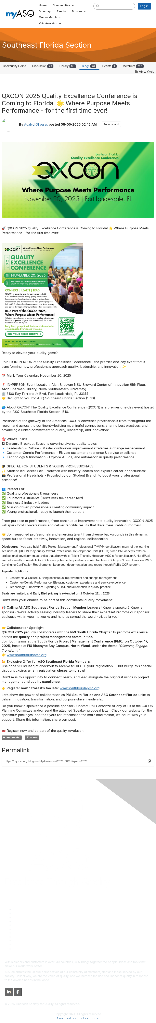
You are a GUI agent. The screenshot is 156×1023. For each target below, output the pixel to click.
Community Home (14, 66)
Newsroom (20, 948)
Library (67, 66)
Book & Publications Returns (31, 929)
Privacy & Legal (23, 913)
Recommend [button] (111, 124)
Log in (144, 6)
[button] (64, 5)
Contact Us (20, 932)
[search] (97, 6)
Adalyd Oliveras (36, 125)
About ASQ (20, 909)
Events (108, 66)
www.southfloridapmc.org (27, 655)
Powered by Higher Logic (78, 1018)
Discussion (42, 66)
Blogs (88, 66)
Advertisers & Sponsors (28, 940)
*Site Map (19, 944)
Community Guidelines (27, 925)
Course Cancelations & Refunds (34, 937)
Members (132, 66)
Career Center (22, 917)
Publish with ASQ (24, 921)
